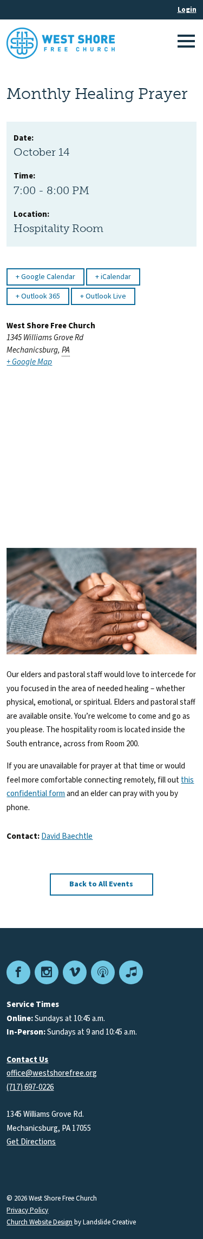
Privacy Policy (27, 1210)
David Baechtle (67, 836)
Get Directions (31, 1142)
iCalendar (115, 276)
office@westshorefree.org (51, 1073)
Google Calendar (47, 276)
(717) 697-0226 (30, 1087)
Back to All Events (101, 884)
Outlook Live (105, 296)
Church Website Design (39, 1222)
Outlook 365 (39, 296)
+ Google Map (29, 362)
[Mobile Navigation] (185, 43)
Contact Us (27, 1059)
